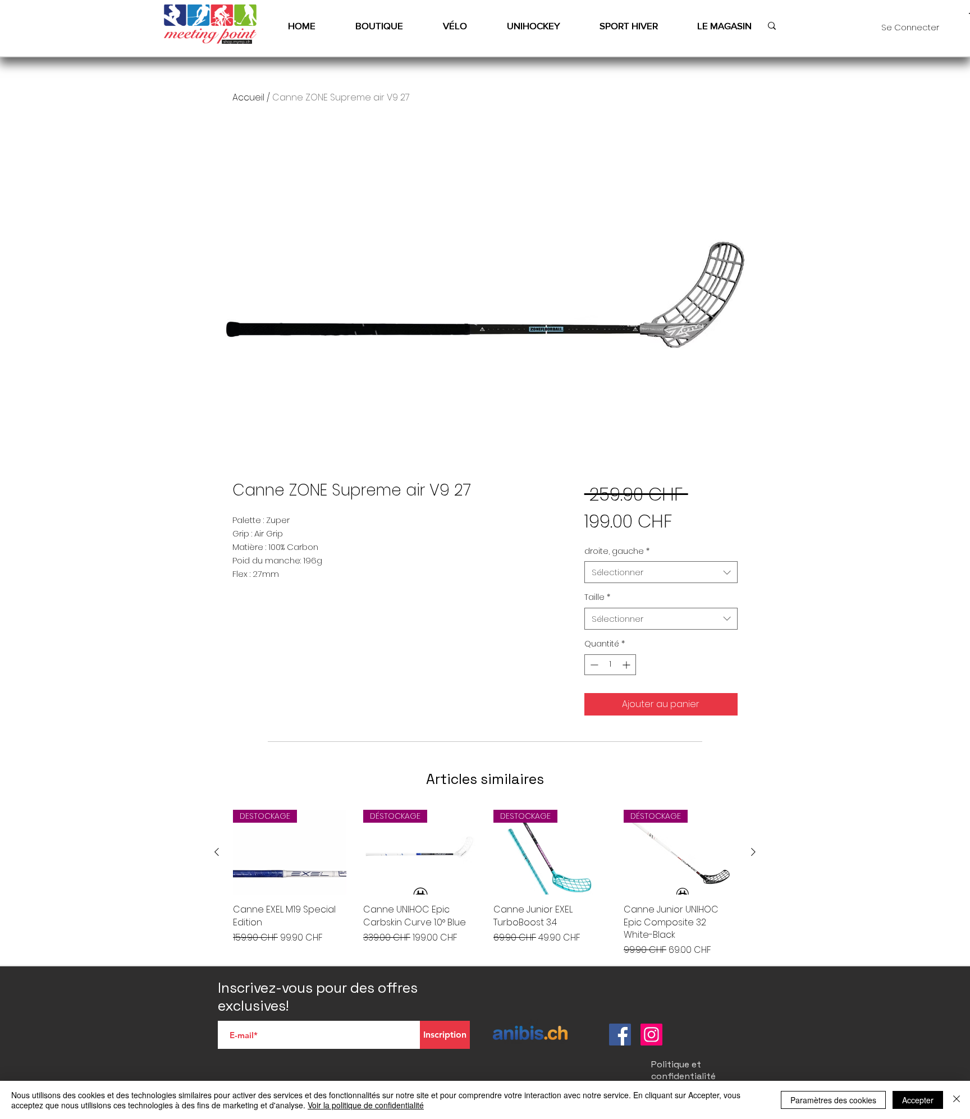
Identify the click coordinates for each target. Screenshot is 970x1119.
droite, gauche (616, 551)
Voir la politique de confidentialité (366, 1105)
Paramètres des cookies (833, 1100)
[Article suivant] (753, 852)
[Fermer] (956, 1100)
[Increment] (627, 665)
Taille (597, 597)
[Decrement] (593, 665)
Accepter (918, 1100)
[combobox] (661, 572)
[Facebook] (620, 1034)
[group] (485, 883)
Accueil (248, 97)
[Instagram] (651, 1034)
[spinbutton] (610, 665)
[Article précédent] (216, 852)
